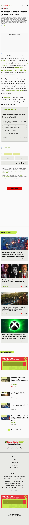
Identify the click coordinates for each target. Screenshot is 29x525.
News (6, 8)
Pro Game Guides (7, 476)
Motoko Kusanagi (6, 70)
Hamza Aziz (7, 25)
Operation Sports (9, 485)
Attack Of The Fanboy (10, 479)
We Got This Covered (17, 481)
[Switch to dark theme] (24, 5)
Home (2, 8)
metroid (10, 153)
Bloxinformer (22, 488)
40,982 (16, 429)
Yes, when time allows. (10, 130)
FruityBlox (15, 488)
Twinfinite (16, 476)
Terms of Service (14, 468)
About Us (14, 456)
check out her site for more (14, 91)
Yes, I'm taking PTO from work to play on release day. (15, 122)
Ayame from (19, 70)
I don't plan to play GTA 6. (11, 133)
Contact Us (14, 462)
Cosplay (6, 153)
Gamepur (22, 476)
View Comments (14, 188)
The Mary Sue (19, 485)
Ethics (14, 459)
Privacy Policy (14, 465)
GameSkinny (19, 483)
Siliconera (7, 481)
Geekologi (7, 97)
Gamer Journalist (10, 483)
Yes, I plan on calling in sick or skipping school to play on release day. (15, 126)
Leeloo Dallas (18, 68)
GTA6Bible (14, 490)
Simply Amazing (16, 153)
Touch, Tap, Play (6, 488)
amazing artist (5, 60)
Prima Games (20, 479)
